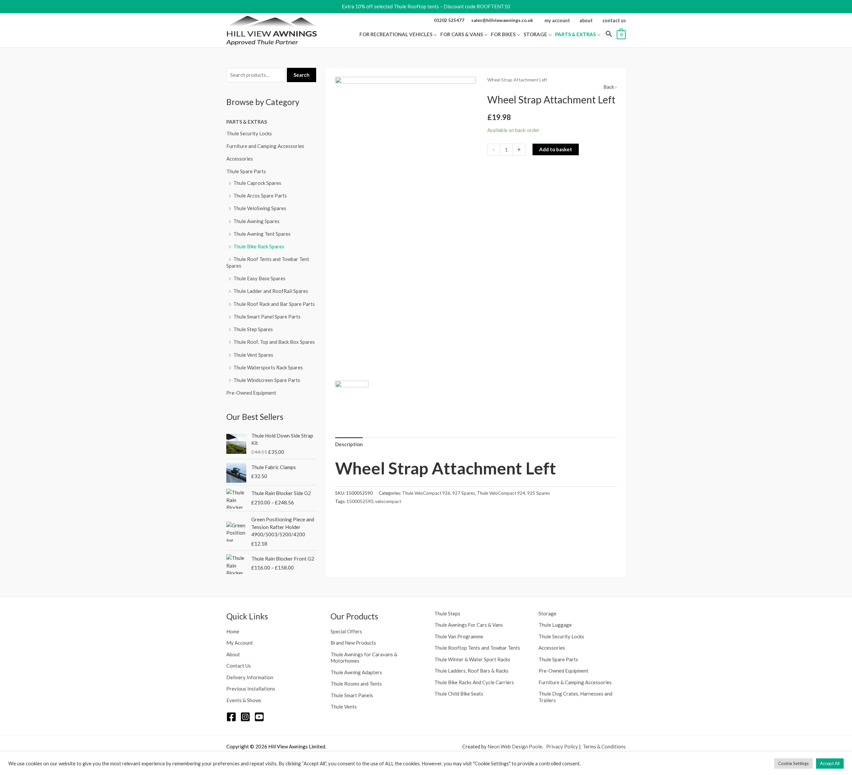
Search (302, 75)
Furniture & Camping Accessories (575, 682)
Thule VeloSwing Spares (259, 208)
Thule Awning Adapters (356, 672)
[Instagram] (245, 717)
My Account (239, 643)
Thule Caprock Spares (257, 183)
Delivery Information (249, 677)
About (233, 654)
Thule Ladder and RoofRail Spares (270, 291)
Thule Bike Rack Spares (258, 246)
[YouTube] (259, 717)
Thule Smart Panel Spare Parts (267, 317)
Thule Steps (447, 613)
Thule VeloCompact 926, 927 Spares (438, 493)
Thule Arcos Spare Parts (260, 195)
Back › (610, 87)
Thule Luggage (555, 625)
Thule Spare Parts (246, 171)
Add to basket (555, 149)
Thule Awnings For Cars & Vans (468, 625)
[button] (434, 34)
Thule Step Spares (253, 329)
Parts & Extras (246, 122)
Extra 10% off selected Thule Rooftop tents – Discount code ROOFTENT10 (426, 6)
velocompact (388, 501)
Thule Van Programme (458, 636)
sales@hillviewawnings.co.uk (502, 20)
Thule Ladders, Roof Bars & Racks (471, 671)
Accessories (239, 159)
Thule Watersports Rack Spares (268, 367)
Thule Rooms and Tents (356, 684)
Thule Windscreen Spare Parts (266, 380)
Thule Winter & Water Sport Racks (472, 659)
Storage (547, 613)
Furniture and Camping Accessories (265, 146)
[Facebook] (231, 717)
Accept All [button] (830, 763)
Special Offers (346, 631)
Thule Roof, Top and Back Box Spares (274, 342)
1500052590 (359, 501)
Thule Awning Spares (256, 221)
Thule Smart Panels (351, 695)
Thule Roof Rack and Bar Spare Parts (274, 304)
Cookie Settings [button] (793, 763)
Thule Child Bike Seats (458, 694)
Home (232, 631)
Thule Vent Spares (253, 355)
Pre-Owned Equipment (251, 393)
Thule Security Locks (249, 133)
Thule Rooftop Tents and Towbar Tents (477, 648)
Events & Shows (243, 700)
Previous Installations (250, 689)
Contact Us (238, 666)
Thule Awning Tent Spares (262, 234)
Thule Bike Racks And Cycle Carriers (474, 682)
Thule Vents (343, 707)
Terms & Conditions (604, 746)
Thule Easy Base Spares (259, 278)
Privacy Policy (562, 746)
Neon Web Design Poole (515, 746)
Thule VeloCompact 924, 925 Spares (513, 493)
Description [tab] (349, 444)
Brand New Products (353, 643)
